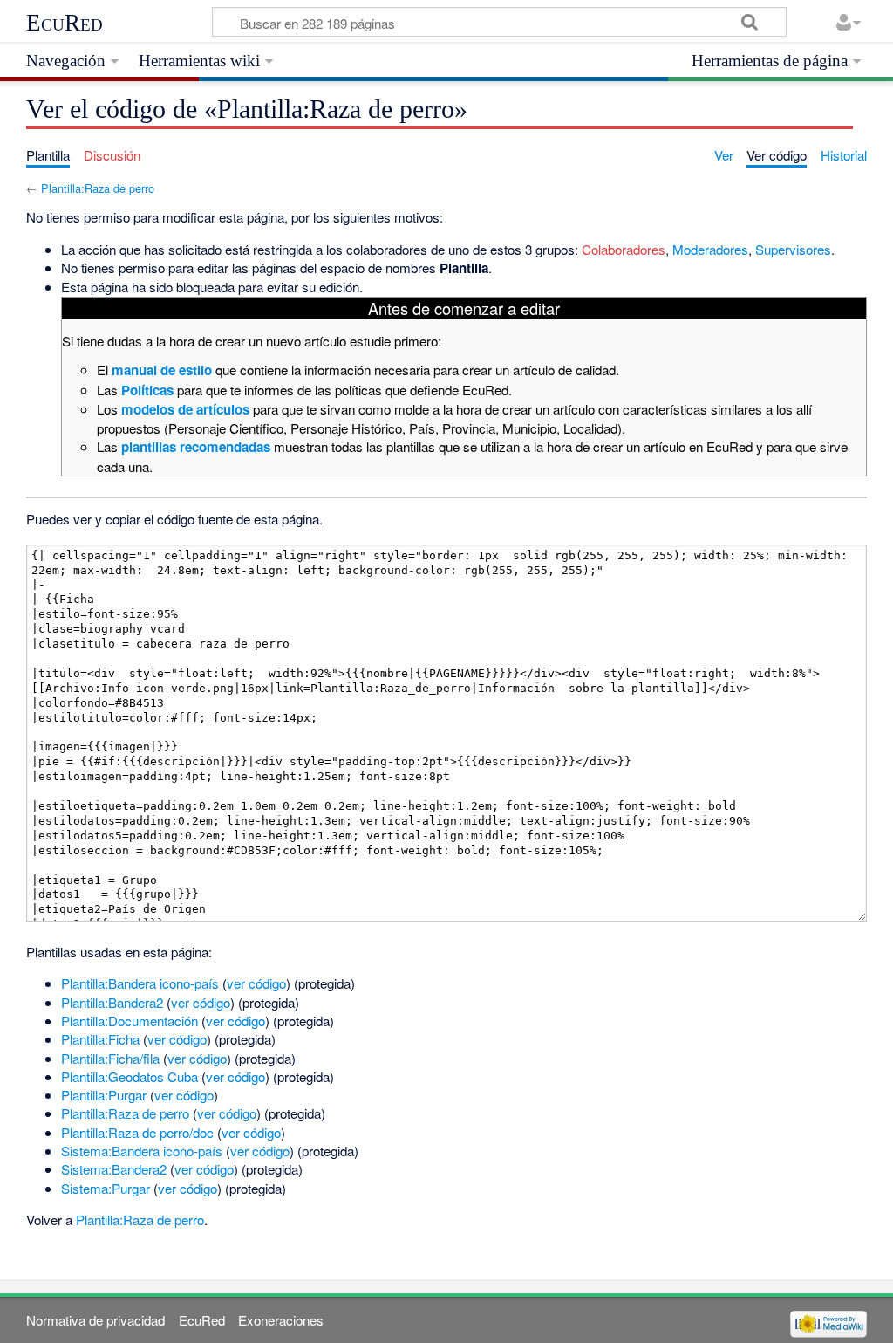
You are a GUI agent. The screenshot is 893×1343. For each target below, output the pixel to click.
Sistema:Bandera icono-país (141, 1150)
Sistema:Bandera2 (114, 1169)
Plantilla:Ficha (100, 1039)
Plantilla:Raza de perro (97, 188)
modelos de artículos (185, 409)
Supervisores (793, 249)
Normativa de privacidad (95, 1320)
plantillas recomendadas (195, 446)
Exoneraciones (281, 1320)
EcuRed (64, 23)
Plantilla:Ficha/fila (110, 1058)
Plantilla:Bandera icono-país (140, 983)
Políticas (147, 390)
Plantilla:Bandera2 (112, 1002)
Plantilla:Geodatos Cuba (129, 1076)
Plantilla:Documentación (129, 1020)
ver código (256, 983)
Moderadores (710, 249)
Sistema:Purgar (105, 1188)
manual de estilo (162, 370)
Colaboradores (623, 249)
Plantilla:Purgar (104, 1095)
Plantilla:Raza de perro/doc (137, 1132)
